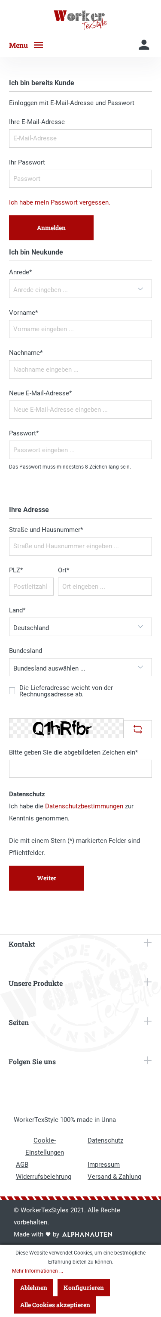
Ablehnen (33, 1287)
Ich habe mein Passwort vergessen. (59, 202)
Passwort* (24, 433)
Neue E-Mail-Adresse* (40, 393)
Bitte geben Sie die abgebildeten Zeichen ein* (73, 752)
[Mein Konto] (144, 45)
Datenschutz (105, 1140)
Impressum (104, 1164)
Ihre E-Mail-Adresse (37, 122)
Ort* (63, 570)
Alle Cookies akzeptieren (55, 1305)
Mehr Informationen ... (37, 1271)
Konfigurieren (84, 1287)
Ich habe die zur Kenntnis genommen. (71, 812)
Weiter (46, 878)
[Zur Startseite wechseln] (80, 20)
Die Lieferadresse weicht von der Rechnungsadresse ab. (66, 691)
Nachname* (26, 353)
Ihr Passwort (27, 162)
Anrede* (20, 272)
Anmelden (51, 228)
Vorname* (23, 313)
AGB (22, 1164)
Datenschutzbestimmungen (84, 806)
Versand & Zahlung (114, 1176)
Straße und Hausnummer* (46, 530)
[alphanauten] (87, 1234)
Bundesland (25, 651)
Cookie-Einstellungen (44, 1146)
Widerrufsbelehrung (43, 1176)
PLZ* (16, 570)
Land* (17, 610)
